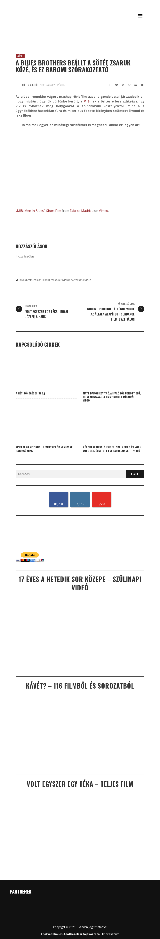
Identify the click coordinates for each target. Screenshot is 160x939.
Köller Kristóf (30, 85)
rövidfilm (65, 280)
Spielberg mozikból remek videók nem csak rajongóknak (44, 449)
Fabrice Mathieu (81, 210)
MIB (86, 101)
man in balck (43, 280)
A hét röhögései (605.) (30, 393)
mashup (55, 280)
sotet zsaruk (77, 280)
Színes (20, 55)
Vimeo (103, 210)
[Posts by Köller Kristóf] (18, 84)
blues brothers (28, 280)
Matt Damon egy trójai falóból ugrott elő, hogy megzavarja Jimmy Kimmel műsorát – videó (112, 396)
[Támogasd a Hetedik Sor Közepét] (80, 39)
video (88, 280)
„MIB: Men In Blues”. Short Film (38, 210)
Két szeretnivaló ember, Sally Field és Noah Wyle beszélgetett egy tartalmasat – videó (112, 449)
